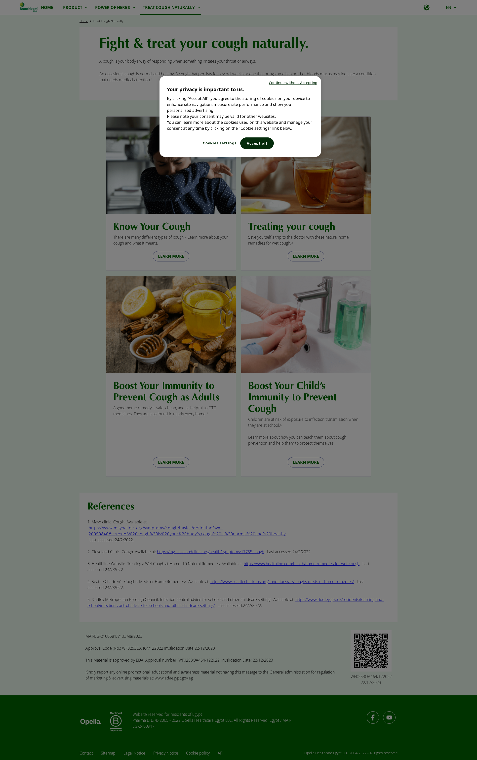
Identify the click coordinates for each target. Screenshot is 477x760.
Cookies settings (220, 142)
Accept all (257, 143)
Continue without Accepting (293, 82)
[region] (240, 116)
